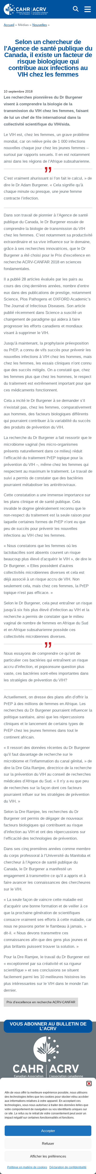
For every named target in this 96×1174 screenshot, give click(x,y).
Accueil (9, 25)
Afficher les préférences (48, 1156)
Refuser (48, 1143)
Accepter (48, 1131)
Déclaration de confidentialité (67, 1167)
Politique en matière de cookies (27, 1167)
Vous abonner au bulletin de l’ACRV (48, 1026)
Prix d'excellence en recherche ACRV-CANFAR (41, 1002)
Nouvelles (39, 25)
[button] (89, 1083)
